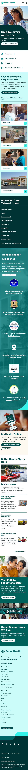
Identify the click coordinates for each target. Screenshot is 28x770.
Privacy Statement (5, 757)
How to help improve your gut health (8, 497)
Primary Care (5, 235)
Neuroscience (5, 224)
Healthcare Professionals (7, 715)
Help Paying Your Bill (6, 687)
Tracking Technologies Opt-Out (8, 761)
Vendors (3, 720)
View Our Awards (9, 275)
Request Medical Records (7, 684)
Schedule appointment (10, 43)
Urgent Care (6, 168)
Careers (3, 701)
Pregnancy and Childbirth (8, 232)
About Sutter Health (6, 693)
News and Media (6, 717)
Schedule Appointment (10, 92)
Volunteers (4, 722)
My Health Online (5, 679)
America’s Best (16, 293)
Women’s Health (5, 239)
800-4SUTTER (6, 663)
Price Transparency (15, 753)
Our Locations (4, 676)
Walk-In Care (7, 145)
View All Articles (20, 551)
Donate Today (7, 728)
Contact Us (4, 667)
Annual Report (6, 696)
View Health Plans (8, 597)
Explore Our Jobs (8, 640)
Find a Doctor (4, 674)
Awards (3, 698)
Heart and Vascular (6, 220)
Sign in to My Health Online (11, 444)
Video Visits (6, 122)
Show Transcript (20, 621)
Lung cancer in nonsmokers (6, 515)
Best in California (14, 336)
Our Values (4, 706)
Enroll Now (6, 448)
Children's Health (6, 217)
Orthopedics (4, 228)
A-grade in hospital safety (12, 355)
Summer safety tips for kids (8, 534)
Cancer (3, 213)
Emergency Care (8, 191)
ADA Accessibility (5, 753)
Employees (4, 712)
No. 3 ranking (8, 312)
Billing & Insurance (6, 682)
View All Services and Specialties (11, 243)
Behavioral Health (6, 209)
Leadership (4, 703)
